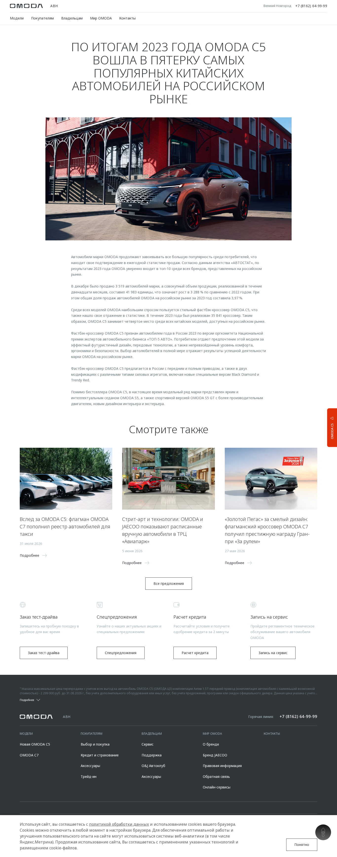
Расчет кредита (195, 652)
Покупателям (42, 18)
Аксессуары (90, 765)
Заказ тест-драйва (43, 652)
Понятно (301, 844)
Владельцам (72, 18)
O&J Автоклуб (153, 765)
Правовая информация (222, 765)
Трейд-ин (88, 776)
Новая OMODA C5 (35, 744)
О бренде (211, 744)
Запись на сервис (273, 652)
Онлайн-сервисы (216, 787)
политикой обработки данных (119, 824)
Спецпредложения (120, 652)
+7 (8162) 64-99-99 (311, 6)
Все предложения (168, 583)
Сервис (147, 744)
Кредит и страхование (100, 755)
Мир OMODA (101, 18)
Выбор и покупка (95, 744)
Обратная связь (216, 776)
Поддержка (152, 755)
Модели (17, 18)
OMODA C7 (29, 755)
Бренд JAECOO (215, 755)
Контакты (127, 18)
